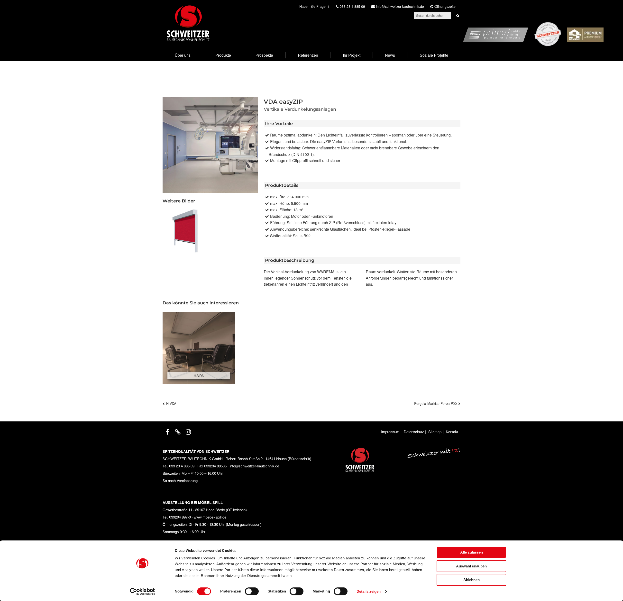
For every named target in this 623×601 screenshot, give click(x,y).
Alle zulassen (471, 552)
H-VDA (171, 403)
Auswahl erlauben (471, 566)
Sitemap (434, 431)
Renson (597, 25)
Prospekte (264, 55)
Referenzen (308, 55)
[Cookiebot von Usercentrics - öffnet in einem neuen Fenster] (142, 591)
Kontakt (452, 431)
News (390, 55)
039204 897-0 (180, 516)
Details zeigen (369, 591)
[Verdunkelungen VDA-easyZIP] (185, 231)
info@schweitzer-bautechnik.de (254, 465)
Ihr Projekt (351, 55)
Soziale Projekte (434, 55)
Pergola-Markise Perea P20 (435, 403)
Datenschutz (414, 431)
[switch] (252, 591)
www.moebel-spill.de (210, 516)
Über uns (183, 55)
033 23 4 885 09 (181, 465)
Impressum (390, 431)
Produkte (223, 55)
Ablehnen (471, 580)
